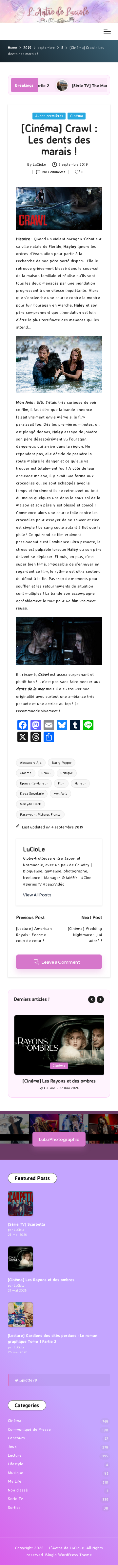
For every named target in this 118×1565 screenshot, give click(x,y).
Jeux (12, 1446)
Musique (15, 1472)
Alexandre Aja (31, 763)
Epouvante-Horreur (34, 783)
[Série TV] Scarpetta (26, 1224)
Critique (67, 773)
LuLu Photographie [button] (59, 1139)
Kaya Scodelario (32, 793)
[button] (37, 895)
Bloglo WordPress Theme (68, 1554)
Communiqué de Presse (29, 1429)
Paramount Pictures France (40, 814)
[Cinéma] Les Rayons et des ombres (59, 1081)
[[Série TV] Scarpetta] (20, 1203)
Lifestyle (15, 1463)
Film (61, 783)
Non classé (18, 1490)
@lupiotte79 (26, 1380)
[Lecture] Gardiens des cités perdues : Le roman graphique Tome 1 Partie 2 (52, 1338)
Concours (16, 1437)
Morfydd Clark (30, 804)
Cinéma (76, 116)
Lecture (15, 1455)
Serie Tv (15, 1498)
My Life (14, 1481)
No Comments (53, 172)
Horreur (80, 783)
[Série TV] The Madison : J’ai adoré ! (80, 85)
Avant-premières (49, 116)
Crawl (46, 773)
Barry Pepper (61, 763)
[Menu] (107, 31)
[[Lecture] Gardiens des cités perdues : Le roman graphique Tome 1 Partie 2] (20, 1314)
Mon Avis (60, 793)
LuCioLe (34, 849)
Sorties (14, 1507)
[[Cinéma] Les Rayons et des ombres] (20, 1259)
